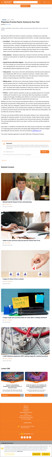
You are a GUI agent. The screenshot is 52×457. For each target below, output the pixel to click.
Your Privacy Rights (26, 419)
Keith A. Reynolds (8, 281)
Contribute (26, 409)
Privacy (26, 414)
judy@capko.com (36, 130)
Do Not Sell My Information (26, 417)
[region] (26, 450)
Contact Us (26, 411)
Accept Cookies (36, 454)
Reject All (46, 454)
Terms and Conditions (26, 415)
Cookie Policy (20, 451)
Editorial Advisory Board (26, 412)
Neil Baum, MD (7, 204)
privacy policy (28, 154)
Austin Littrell (7, 243)
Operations (4, 160)
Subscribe (44, 151)
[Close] (49, 446)
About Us (26, 406)
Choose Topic (24, 6)
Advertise (26, 407)
